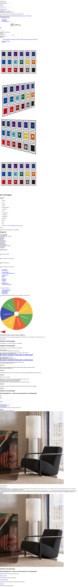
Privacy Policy (4, 293)
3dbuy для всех (3, 15)
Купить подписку (5, 283)
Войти (1, 409)
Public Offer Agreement (6, 289)
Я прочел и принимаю (5, 405)
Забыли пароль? (3, 404)
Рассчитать (2, 238)
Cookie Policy (4, 292)
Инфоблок (13, 15)
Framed (3, 225)
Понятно (2, 370)
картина (20, 225)
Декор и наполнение (6, 41)
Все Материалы (6, 21)
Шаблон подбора (18, 15)
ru (0, 28)
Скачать (1, 198)
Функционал (4, 278)
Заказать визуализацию (26, 15)
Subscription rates (5, 290)
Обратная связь (5, 275)
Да (0, 365)
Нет (3, 365)
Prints (9, 225)
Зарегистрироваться (10, 410)
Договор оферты (5, 272)
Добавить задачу (3, 9)
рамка (17, 225)
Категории (4, 19)
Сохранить (2, 11)
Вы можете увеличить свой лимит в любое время (16, 355)
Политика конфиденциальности (8, 273)
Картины (4, 42)
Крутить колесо (3, 338)
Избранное (8, 15)
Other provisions (5, 291)
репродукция (13, 225)
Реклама (4, 282)
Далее (1, 493)
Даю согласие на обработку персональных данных (11, 407)
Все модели (4, 20)
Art (6, 225)
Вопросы (4, 279)
